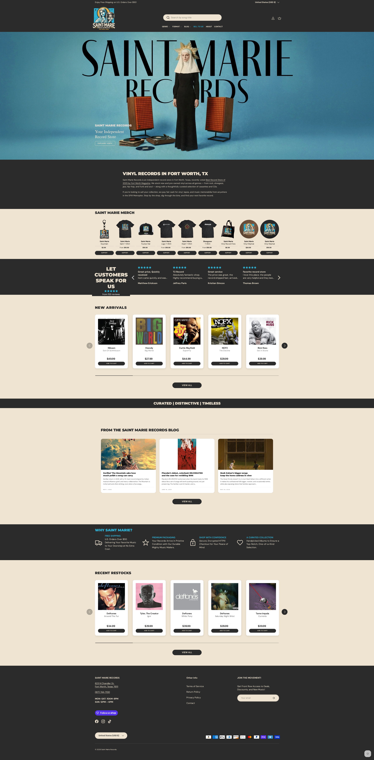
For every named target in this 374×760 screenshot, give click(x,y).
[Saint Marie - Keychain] (104, 229)
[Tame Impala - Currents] (262, 596)
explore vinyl (105, 143)
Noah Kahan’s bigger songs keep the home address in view (236, 474)
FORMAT (176, 27)
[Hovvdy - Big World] (149, 331)
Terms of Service (195, 686)
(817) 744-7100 (102, 692)
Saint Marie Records (109, 749)
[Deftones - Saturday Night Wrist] (224, 596)
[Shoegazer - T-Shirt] (207, 229)
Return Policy (193, 691)
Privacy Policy (193, 697)
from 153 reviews (111, 294)
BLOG (186, 27)
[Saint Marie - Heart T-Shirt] (187, 229)
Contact (190, 703)
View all (187, 385)
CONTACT (218, 27)
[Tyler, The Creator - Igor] (149, 596)
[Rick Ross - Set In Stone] (262, 331)
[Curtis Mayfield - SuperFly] (187, 331)
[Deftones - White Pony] (187, 596)
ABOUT (209, 27)
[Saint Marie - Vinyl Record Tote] (228, 229)
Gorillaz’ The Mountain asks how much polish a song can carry (119, 474)
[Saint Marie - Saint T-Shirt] (125, 229)
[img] (111, 291)
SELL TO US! (198, 27)
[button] (279, 18)
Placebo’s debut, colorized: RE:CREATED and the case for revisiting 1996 (182, 474)
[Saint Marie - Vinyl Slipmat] (248, 229)
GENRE (165, 27)
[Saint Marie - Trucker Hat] (145, 229)
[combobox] (192, 17)
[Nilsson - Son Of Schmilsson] (111, 331)
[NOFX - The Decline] (224, 331)
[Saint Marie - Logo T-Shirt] (166, 229)
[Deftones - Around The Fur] (111, 596)
